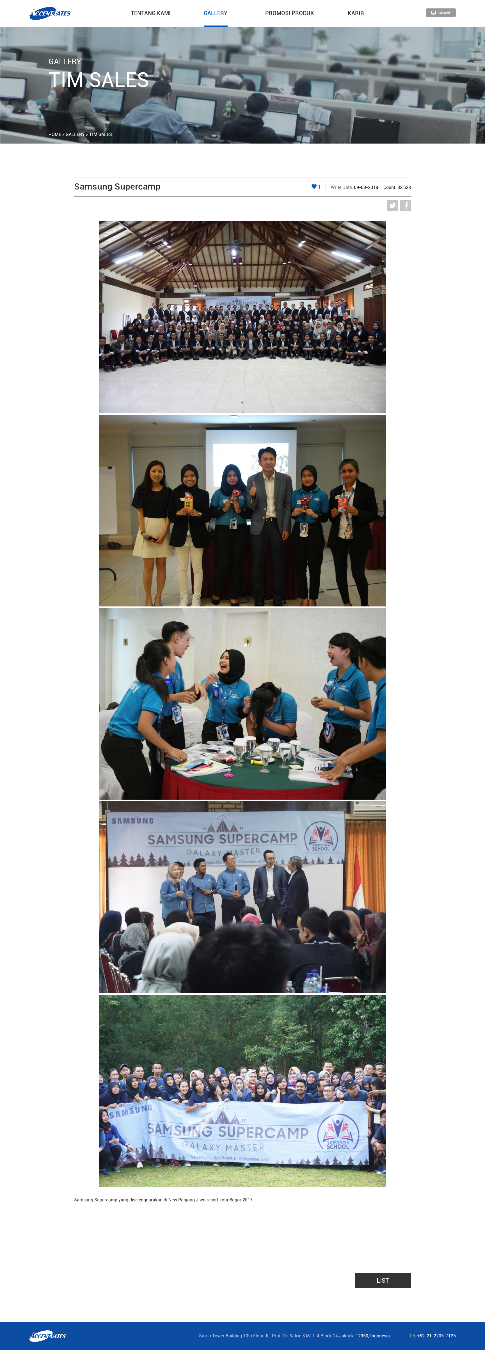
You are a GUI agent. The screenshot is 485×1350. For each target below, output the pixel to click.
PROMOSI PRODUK (289, 13)
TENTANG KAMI (151, 13)
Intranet (443, 12)
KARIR (356, 13)
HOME (55, 134)
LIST (383, 1280)
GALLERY (216, 13)
